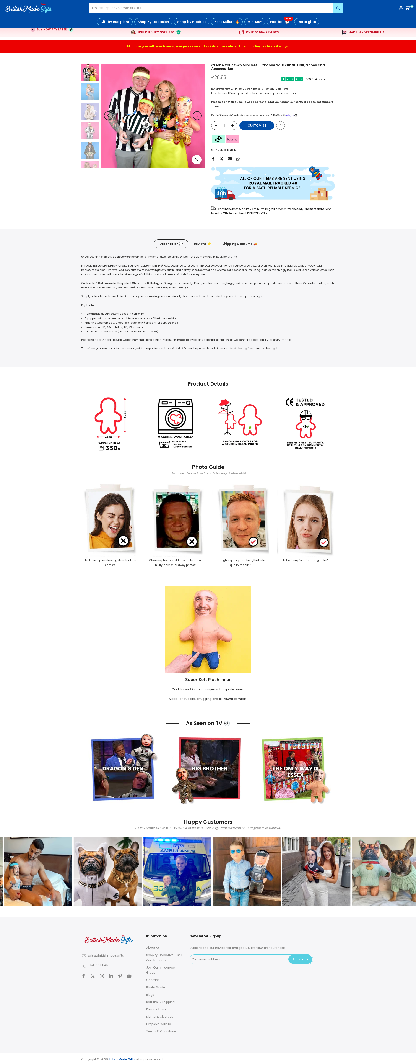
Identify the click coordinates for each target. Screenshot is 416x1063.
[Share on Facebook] (213, 159)
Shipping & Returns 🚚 (239, 244)
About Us (153, 947)
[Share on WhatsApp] (238, 159)
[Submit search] (338, 8)
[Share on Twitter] (221, 159)
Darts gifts (306, 22)
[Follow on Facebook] (83, 976)
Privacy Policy (156, 1009)
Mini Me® (255, 22)
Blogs (150, 995)
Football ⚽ (281, 21)
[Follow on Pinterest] (120, 976)
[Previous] (108, 115)
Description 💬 (171, 244)
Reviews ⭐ (202, 244)
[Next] (197, 115)
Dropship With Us (159, 1024)
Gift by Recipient (114, 22)
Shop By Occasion (153, 22)
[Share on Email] (230, 159)
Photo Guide (155, 987)
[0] (407, 8)
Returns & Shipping (160, 1002)
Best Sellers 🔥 (226, 22)
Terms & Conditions (161, 1031)
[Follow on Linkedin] (111, 976)
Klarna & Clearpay (159, 1016)
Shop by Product (191, 22)
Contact (152, 980)
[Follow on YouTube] (129, 976)
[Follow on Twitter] (92, 976)
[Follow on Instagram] (101, 976)
